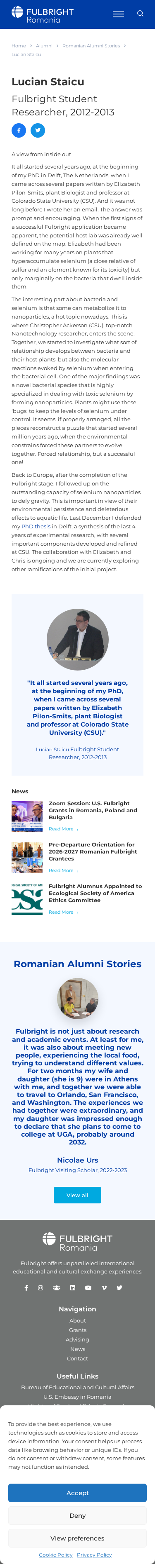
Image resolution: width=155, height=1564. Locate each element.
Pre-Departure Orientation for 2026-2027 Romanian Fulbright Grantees (93, 851)
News (77, 1349)
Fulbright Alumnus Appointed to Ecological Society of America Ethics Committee (95, 893)
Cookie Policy (56, 1555)
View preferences (77, 1538)
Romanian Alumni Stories (91, 46)
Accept (78, 1493)
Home (19, 46)
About (77, 1320)
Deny (77, 1515)
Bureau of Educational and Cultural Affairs (77, 1387)
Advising (77, 1339)
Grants (77, 1330)
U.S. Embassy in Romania (77, 1396)
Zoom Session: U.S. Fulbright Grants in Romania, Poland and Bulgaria (93, 810)
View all (77, 1195)
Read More (61, 829)
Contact (77, 1358)
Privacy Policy (94, 1555)
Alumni (44, 46)
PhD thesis (35, 526)
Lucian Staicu (52, 749)
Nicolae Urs (77, 1160)
